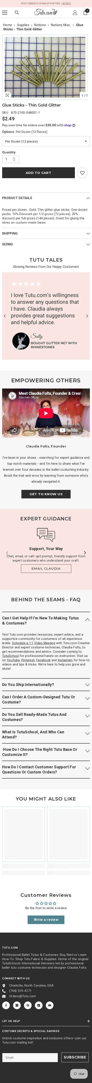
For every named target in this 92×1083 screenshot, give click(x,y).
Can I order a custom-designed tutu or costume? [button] (38, 699)
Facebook (43, 660)
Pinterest (28, 660)
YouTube (13, 660)
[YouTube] (49, 1005)
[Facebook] (6, 1005)
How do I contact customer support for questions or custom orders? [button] (39, 769)
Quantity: (9, 152)
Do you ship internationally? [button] (28, 684)
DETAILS (66, 3)
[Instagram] (17, 1005)
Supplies (23, 25)
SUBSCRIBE (75, 1057)
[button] (5, 316)
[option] (46, 67)
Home (7, 25)
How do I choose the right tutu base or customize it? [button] (39, 752)
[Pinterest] (28, 1005)
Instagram (65, 660)
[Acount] (75, 12)
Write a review (46, 920)
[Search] (16, 12)
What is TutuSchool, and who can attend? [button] (33, 734)
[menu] (4, 12)
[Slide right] (85, 553)
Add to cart (38, 173)
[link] (82, 172)
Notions (40, 25)
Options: (24, 132)
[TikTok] (39, 1005)
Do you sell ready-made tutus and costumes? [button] (34, 717)
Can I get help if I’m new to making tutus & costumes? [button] (40, 620)
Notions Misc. (61, 25)
